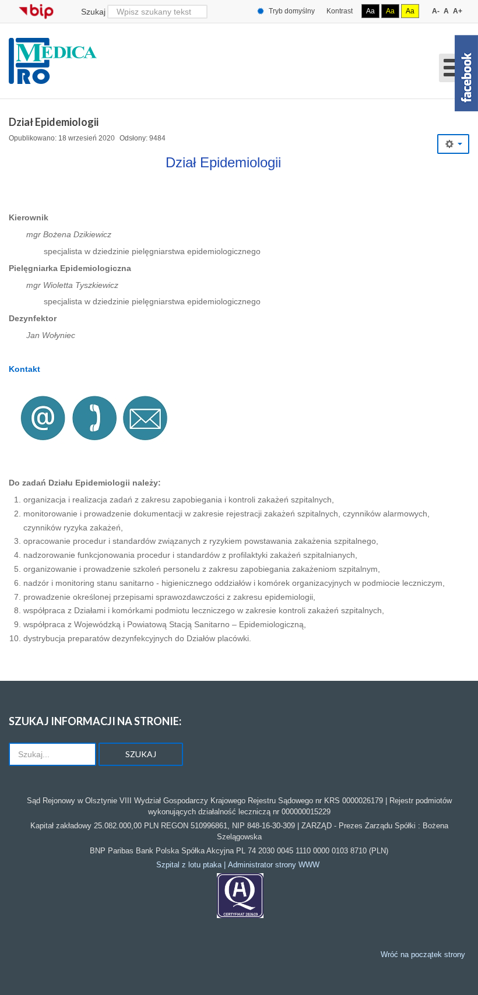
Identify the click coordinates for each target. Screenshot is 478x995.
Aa (370, 11)
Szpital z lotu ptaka (189, 864)
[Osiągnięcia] (240, 895)
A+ (457, 11)
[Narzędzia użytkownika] (453, 144)
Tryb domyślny (291, 11)
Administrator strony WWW (273, 864)
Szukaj (93, 11)
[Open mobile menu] (454, 68)
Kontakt (24, 369)
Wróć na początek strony (423, 954)
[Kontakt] (91, 417)
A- (436, 11)
